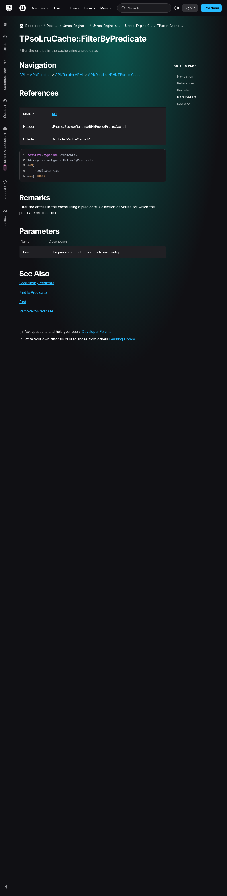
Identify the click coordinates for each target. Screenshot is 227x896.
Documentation (52, 26)
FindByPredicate (33, 292)
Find (22, 302)
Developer (33, 26)
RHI (54, 114)
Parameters (187, 97)
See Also (183, 104)
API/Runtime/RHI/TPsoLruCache (115, 74)
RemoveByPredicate (36, 311)
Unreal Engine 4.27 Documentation (107, 26)
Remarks (183, 90)
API (22, 74)
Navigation (185, 76)
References (186, 83)
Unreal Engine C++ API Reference (138, 26)
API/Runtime (40, 74)
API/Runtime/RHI (69, 74)
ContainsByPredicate (36, 283)
